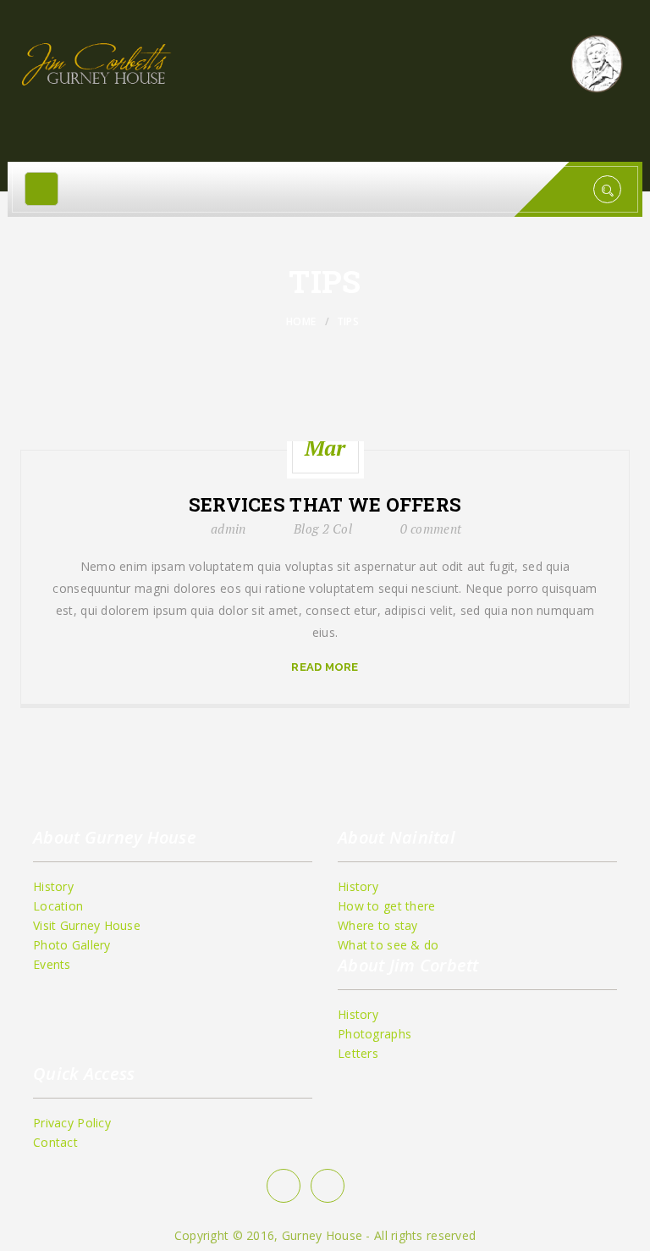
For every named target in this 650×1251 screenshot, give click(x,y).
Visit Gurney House (86, 925)
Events (52, 964)
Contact (55, 1142)
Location (58, 906)
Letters (358, 1053)
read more (325, 667)
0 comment (431, 528)
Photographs (374, 1034)
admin (228, 528)
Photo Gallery (72, 945)
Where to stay (378, 925)
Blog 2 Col (323, 528)
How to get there (386, 906)
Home (301, 321)
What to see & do (388, 945)
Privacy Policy (72, 1123)
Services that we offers (325, 505)
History (53, 886)
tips (348, 321)
